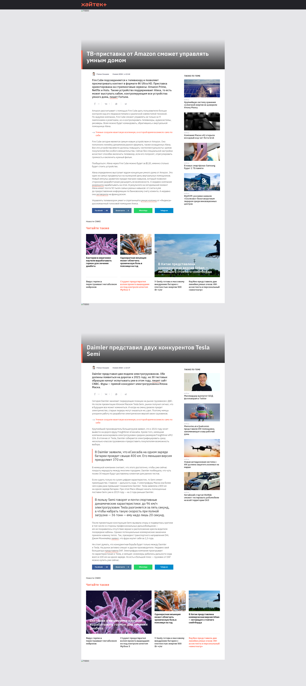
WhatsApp (143, 210)
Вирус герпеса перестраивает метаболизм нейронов (101, 284)
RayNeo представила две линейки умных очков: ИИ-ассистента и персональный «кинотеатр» (204, 285)
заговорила (102, 194)
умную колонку (149, 200)
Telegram (164, 210)
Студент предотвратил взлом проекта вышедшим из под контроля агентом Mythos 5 (134, 285)
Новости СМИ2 (93, 221)
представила (111, 550)
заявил (115, 538)
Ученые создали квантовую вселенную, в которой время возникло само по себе (134, 134)
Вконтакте (122, 210)
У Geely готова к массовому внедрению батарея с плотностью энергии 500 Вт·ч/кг (169, 285)
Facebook (101, 210)
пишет (114, 97)
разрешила (98, 184)
